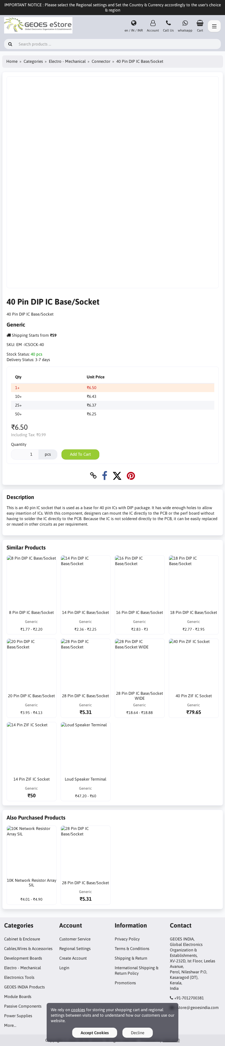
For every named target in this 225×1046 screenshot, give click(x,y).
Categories (33, 61)
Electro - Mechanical (67, 61)
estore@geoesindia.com (197, 1007)
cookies (78, 1009)
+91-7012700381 (189, 998)
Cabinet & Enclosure (22, 939)
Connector (101, 61)
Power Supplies (18, 1015)
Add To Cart (80, 454)
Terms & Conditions (132, 948)
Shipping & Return (131, 958)
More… (10, 1025)
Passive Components (22, 1006)
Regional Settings (75, 948)
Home (12, 61)
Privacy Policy (127, 939)
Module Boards (17, 996)
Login (64, 967)
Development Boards (23, 958)
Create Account (73, 958)
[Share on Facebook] (104, 475)
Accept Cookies (95, 1032)
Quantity (18, 444)
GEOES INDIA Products (24, 987)
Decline (137, 1032)
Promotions (125, 982)
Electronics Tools (19, 977)
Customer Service (75, 939)
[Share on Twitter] (117, 475)
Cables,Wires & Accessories (28, 948)
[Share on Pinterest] (131, 475)
